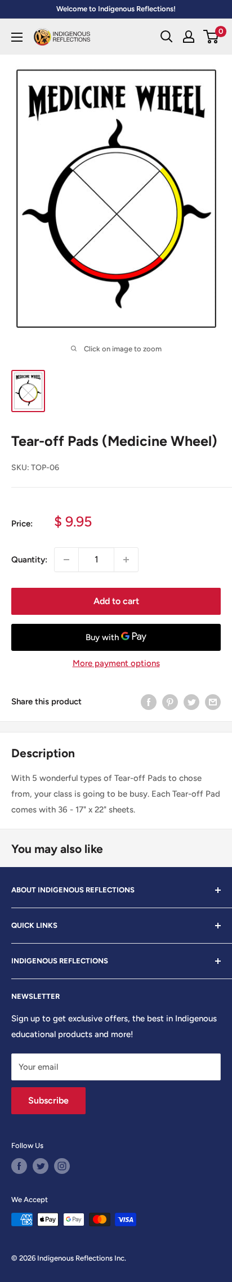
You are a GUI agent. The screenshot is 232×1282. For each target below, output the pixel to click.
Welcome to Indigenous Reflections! (116, 9)
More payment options (116, 663)
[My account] (188, 36)
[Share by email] (213, 702)
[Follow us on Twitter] (40, 1166)
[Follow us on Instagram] (62, 1166)
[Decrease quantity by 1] (66, 559)
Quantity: (29, 560)
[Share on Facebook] (149, 702)
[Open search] (166, 36)
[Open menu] (17, 37)
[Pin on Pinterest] (170, 702)
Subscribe (48, 1100)
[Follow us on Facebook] (19, 1166)
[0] (211, 36)
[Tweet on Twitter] (191, 702)
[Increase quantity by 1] (126, 559)
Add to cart (116, 601)
